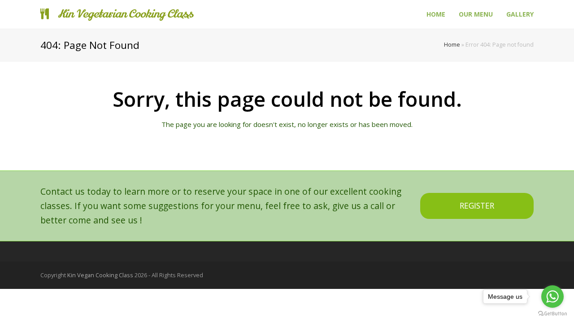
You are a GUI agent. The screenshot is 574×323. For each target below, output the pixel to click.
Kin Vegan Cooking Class (100, 275)
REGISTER (477, 206)
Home (452, 44)
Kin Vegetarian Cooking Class (125, 14)
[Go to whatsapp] (552, 296)
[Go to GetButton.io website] (552, 314)
